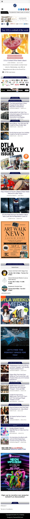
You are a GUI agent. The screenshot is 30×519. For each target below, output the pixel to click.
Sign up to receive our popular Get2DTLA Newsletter (15, 496)
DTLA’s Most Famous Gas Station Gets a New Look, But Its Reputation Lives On (15, 215)
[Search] (28, 9)
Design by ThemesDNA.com (15, 517)
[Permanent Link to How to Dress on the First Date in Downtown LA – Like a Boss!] (5, 411)
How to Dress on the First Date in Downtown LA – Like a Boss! (19, 408)
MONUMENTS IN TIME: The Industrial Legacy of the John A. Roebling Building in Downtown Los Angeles (19, 115)
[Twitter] (19, 9)
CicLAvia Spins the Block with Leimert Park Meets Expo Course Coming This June (18, 439)
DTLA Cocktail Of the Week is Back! (15, 60)
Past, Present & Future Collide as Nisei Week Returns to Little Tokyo (15, 192)
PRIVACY (3, 506)
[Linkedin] (24, 9)
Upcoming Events (15, 58)
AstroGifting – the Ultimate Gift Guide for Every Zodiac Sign (19, 124)
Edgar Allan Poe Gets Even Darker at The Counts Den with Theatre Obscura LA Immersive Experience (19, 377)
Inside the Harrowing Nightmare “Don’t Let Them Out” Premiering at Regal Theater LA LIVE (18, 397)
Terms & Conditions (6, 509)
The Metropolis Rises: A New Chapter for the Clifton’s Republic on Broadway (18, 105)
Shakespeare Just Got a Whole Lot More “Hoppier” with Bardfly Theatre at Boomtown (19, 367)
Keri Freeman (13, 401)
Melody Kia (13, 381)
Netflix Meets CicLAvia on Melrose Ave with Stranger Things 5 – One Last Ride (18, 387)
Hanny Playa (13, 119)
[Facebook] (21, 9)
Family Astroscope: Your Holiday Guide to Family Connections (19, 133)
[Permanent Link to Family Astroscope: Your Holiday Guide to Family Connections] (5, 136)
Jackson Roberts (14, 108)
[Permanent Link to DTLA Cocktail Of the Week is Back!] (15, 44)
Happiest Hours (15, 56)
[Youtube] (26, 9)
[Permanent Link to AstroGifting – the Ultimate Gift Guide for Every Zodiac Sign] (5, 127)
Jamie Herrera (11, 62)
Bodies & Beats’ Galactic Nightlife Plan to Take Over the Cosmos (19, 429)
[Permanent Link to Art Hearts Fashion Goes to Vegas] (5, 420)
